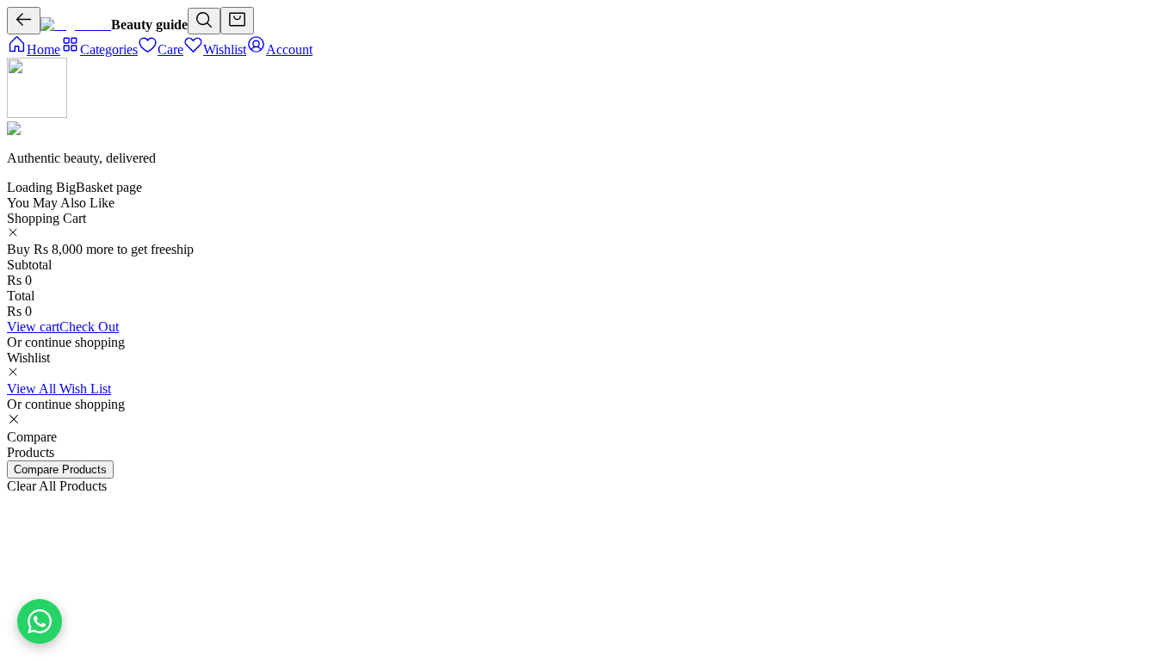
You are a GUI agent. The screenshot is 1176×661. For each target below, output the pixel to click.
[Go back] (23, 20)
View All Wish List (59, 388)
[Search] (204, 21)
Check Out (89, 326)
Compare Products (60, 469)
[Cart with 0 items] (237, 20)
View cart (33, 326)
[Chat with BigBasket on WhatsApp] (39, 621)
